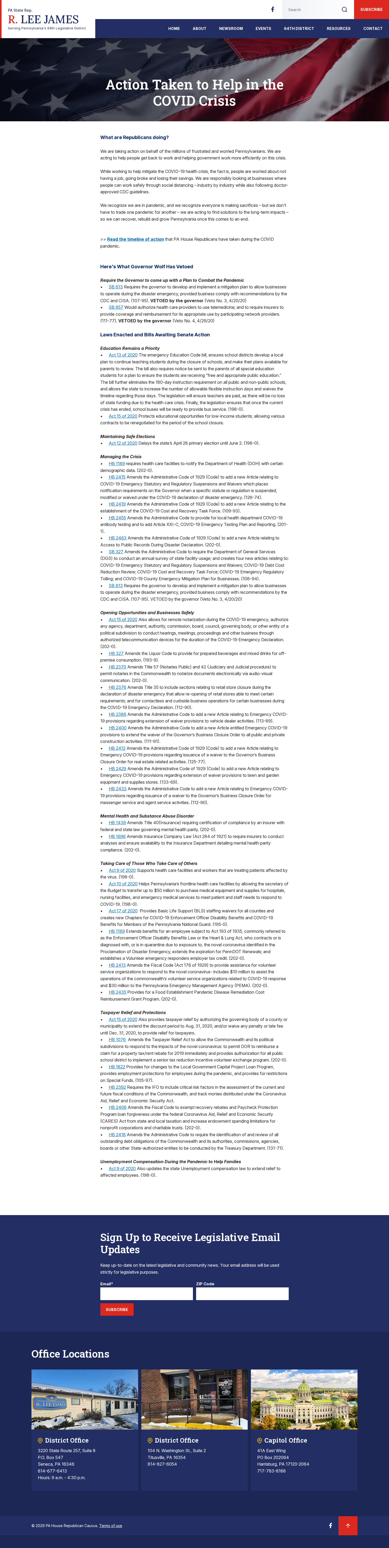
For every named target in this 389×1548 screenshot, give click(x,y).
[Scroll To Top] (348, 1525)
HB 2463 (117, 538)
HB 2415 (117, 477)
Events (263, 28)
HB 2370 (117, 667)
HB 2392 (117, 1087)
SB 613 (116, 286)
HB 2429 (117, 768)
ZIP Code (205, 1284)
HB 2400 (117, 727)
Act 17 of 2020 (123, 910)
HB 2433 (117, 788)
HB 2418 (117, 1134)
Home (174, 28)
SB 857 (116, 307)
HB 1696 (117, 836)
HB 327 (116, 653)
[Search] (344, 9)
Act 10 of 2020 (123, 883)
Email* (106, 1284)
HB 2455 (117, 517)
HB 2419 (117, 504)
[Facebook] (272, 11)
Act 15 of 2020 (123, 416)
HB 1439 (117, 822)
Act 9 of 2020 (122, 870)
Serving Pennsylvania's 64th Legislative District (47, 19)
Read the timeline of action (135, 239)
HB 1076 (117, 1039)
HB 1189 (117, 463)
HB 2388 (117, 714)
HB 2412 (117, 748)
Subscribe (371, 9)
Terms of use (110, 1525)
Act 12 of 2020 (123, 443)
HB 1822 (117, 1066)
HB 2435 (117, 992)
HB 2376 (117, 687)
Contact (373, 28)
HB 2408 (117, 1107)
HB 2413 (117, 965)
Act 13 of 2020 (123, 355)
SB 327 (116, 551)
